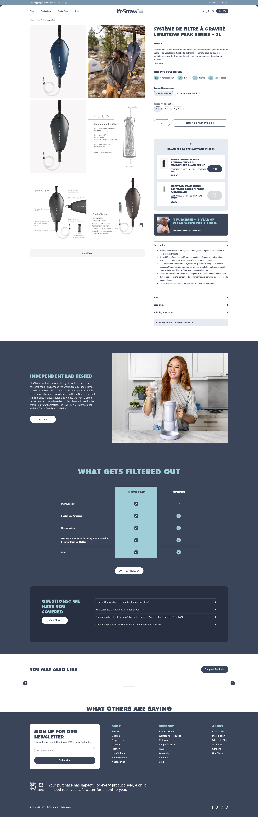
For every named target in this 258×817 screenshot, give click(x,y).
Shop (38, 20)
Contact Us (218, 731)
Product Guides (167, 731)
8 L (166, 109)
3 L (157, 109)
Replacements (120, 757)
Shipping (163, 757)
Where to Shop (220, 740)
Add (215, 168)
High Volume (119, 753)
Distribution (218, 735)
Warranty (164, 753)
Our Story (217, 753)
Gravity (116, 744)
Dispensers (118, 740)
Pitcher (116, 748)
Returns (163, 740)
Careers (216, 748)
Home (32, 20)
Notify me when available (200, 122)
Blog (161, 761)
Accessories (118, 761)
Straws (115, 731)
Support (212, 3)
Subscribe (65, 760)
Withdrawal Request (170, 735)
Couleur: (164, 88)
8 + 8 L (177, 109)
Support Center (167, 744)
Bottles (116, 735)
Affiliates (217, 744)
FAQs (162, 748)
